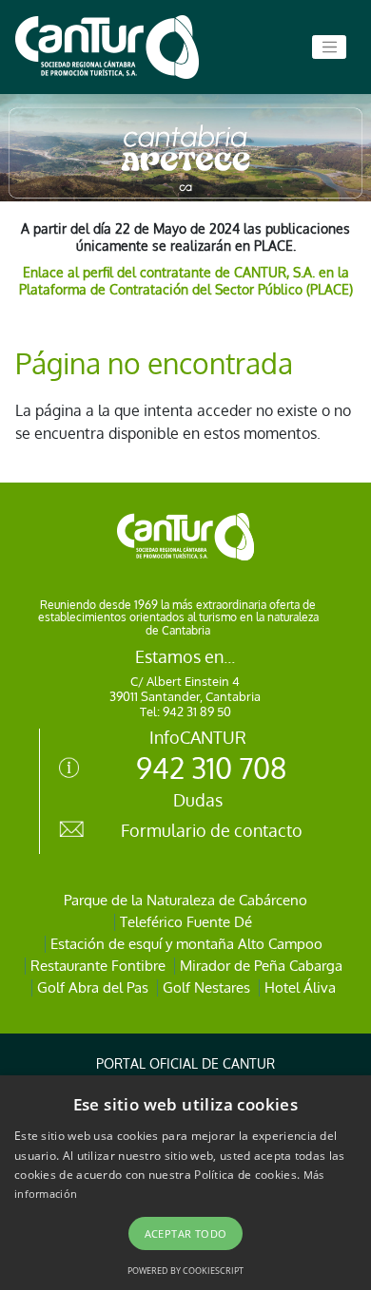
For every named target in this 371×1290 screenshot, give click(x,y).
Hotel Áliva (300, 987)
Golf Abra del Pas (92, 987)
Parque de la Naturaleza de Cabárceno (185, 900)
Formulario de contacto (212, 830)
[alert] (185, 1182)
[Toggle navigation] (329, 47)
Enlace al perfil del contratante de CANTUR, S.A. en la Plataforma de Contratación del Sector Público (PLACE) (186, 280)
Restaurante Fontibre (98, 966)
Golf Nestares (206, 987)
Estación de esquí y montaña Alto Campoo (186, 944)
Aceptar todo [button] (186, 1233)
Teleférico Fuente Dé (186, 922)
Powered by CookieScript (185, 1270)
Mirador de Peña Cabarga (261, 966)
